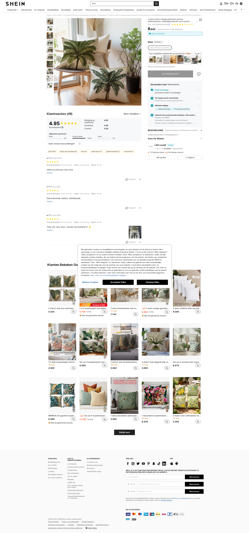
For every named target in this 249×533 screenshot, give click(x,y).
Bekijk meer (124, 432)
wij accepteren (133, 510)
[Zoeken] (156, 3)
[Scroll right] (241, 9)
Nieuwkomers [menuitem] (26, 10)
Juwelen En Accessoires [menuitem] (146, 10)
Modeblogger (52, 468)
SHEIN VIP (71, 483)
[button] (236, 3)
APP (171, 459)
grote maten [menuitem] (78, 10)
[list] (146, 464)
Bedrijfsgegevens (54, 462)
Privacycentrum (53, 522)
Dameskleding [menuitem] (52, 10)
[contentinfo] (165, 514)
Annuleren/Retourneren (75, 467)
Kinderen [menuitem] (183, 10)
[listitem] (152, 59)
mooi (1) (84, 151)
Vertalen (50, 173)
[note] (93, 305)
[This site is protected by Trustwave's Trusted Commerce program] (128, 519)
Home (49, 15)
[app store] (172, 465)
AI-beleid (71, 525)
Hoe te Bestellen (73, 473)
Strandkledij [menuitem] (66, 10)
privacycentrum (166, 500)
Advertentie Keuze (102, 525)
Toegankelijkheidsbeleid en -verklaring (76, 497)
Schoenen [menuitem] (193, 10)
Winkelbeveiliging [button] (161, 105)
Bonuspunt (91, 468)
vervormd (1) (128, 151)
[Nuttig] (126, 179)
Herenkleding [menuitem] (105, 10)
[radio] (160, 48)
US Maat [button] (157, 42)
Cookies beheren (88, 522)
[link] (226, 3)
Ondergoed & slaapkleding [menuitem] (123, 10)
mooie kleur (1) (96, 151)
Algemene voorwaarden (56, 525)
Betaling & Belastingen (95, 465)
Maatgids (70, 479)
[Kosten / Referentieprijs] (156, 29)
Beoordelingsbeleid (55, 127)
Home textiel (57, 15)
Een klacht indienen (55, 478)
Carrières (51, 471)
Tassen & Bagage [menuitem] (225, 10)
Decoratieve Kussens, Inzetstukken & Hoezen (79, 15)
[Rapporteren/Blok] (139, 179)
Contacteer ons (92, 462)
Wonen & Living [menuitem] (91, 10)
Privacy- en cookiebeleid (181, 498)
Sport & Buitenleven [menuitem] (208, 10)
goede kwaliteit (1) (113, 151)
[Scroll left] (238, 9)
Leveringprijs (72, 464)
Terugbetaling (72, 470)
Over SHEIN (52, 465)
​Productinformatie (73, 493)
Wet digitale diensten (55, 475)
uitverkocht (170, 74)
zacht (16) (52, 151)
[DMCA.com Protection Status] (134, 519)
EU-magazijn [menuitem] (39, 10)
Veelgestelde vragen (94, 471)
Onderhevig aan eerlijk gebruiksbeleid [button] (168, 101)
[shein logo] (15, 3)
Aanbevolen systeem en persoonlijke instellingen (65, 528)
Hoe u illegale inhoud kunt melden (75, 486)
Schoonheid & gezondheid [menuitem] (167, 10)
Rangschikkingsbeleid (75, 490)
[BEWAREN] (198, 73)
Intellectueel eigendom (85, 525)
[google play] (176, 465)
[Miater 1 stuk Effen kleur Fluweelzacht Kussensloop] (180, 59)
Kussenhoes (102, 15)
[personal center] (221, 3)
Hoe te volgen (72, 476)
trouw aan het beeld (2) (68, 151)
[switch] (78, 143)
